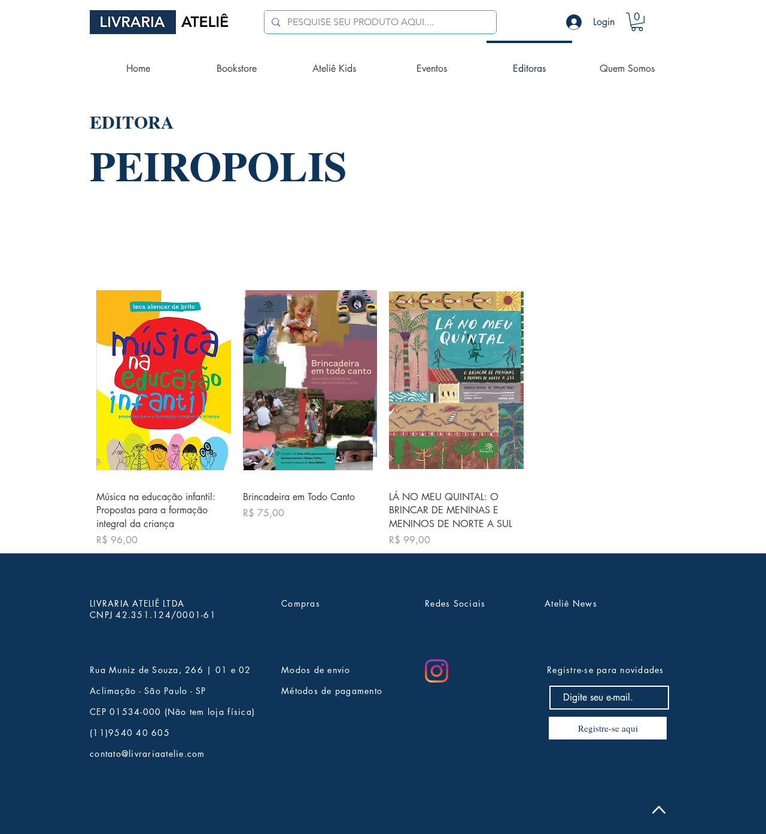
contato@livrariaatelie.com (147, 753)
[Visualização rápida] (163, 380)
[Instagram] (436, 671)
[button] (637, 22)
